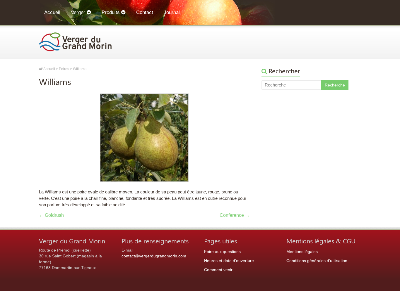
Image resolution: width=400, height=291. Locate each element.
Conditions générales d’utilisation (316, 260)
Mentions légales (302, 251)
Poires (64, 69)
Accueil (52, 12)
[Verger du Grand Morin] (75, 35)
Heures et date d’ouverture (229, 260)
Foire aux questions (222, 251)
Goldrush (51, 215)
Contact (144, 12)
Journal (172, 12)
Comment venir (218, 269)
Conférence (235, 215)
